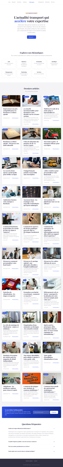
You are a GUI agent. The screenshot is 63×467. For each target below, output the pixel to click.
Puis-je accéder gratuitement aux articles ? (19, 446)
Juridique (25, 2)
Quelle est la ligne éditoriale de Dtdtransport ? (19, 428)
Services (53, 2)
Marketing (47, 2)
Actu (9, 2)
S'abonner (54, 412)
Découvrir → (31, 37)
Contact (35, 460)
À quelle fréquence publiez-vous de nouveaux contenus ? (22, 441)
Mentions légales (29, 460)
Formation (19, 2)
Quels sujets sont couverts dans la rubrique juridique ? (21, 451)
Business (14, 2)
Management (41, 2)
